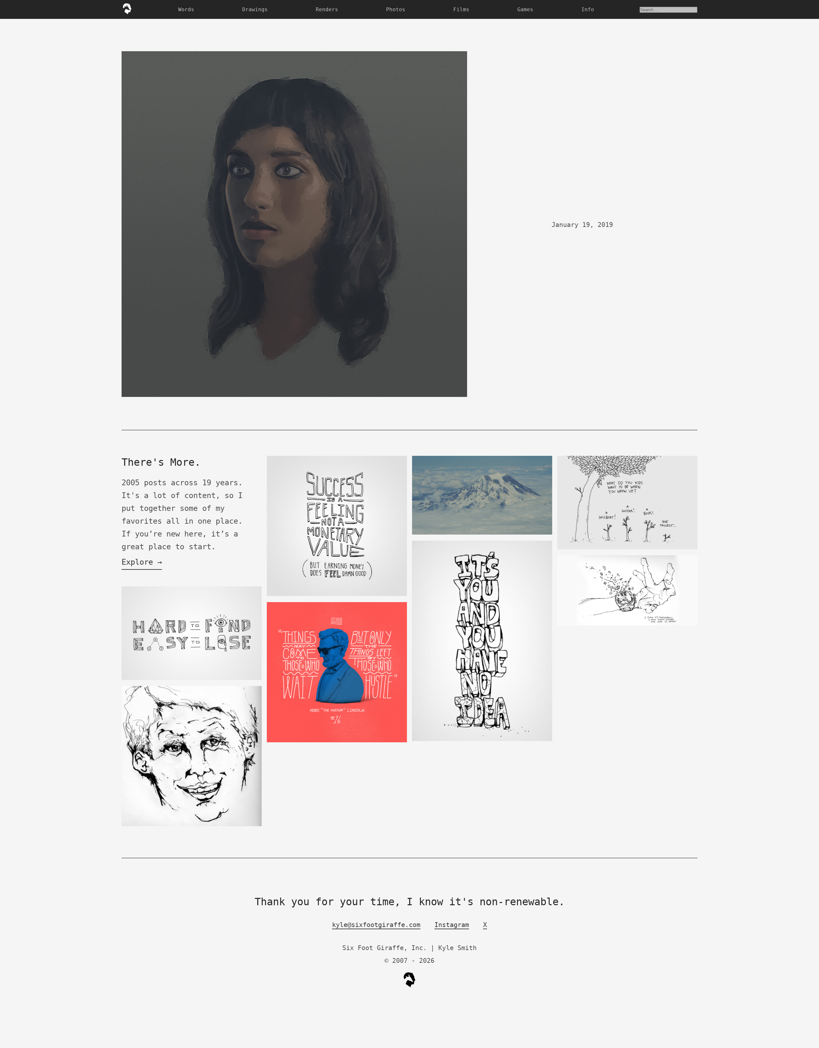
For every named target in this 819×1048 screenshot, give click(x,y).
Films (461, 9)
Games (525, 9)
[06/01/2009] (627, 624)
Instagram (451, 925)
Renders (327, 9)
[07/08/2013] (627, 547)
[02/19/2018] (337, 740)
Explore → (142, 562)
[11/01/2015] (337, 594)
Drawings (255, 9)
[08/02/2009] (192, 824)
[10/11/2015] (192, 678)
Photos (395, 9)
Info (587, 9)
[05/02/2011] (482, 739)
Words (186, 9)
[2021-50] (482, 533)
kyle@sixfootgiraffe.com (376, 925)
